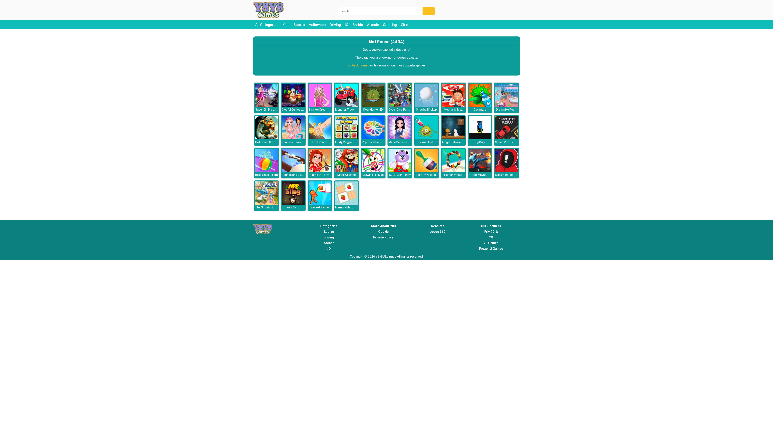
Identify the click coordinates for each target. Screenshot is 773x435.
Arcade (373, 25)
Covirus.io (480, 109)
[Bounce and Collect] (293, 171)
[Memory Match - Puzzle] (346, 203)
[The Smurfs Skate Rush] (266, 203)
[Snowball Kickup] (426, 105)
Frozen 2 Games (491, 249)
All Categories (266, 25)
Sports (299, 25)
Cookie (383, 232)
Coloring (390, 25)
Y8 (491, 237)
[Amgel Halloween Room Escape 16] (453, 138)
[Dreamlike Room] (506, 105)
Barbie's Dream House (323, 109)
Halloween (317, 25)
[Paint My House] (426, 171)
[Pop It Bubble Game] (373, 138)
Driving (335, 25)
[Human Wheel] (453, 171)
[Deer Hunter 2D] (373, 105)
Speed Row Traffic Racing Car (514, 142)
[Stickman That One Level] (506, 171)
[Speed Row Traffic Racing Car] (506, 138)
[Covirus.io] (480, 105)
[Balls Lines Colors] (266, 171)
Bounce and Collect (294, 174)
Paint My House (426, 174)
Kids (285, 25)
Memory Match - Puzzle (350, 207)
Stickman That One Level (511, 174)
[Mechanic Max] (453, 105)
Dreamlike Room (506, 109)
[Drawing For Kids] (373, 171)
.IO (329, 249)
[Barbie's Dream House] (320, 105)
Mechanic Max (453, 109)
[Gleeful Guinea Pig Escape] (293, 105)
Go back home (357, 65)
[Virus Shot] (426, 138)
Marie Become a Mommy (405, 142)
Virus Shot (426, 142)
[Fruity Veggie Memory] (346, 138)
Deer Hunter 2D (373, 109)
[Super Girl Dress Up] (266, 105)
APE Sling (293, 207)
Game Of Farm (319, 174)
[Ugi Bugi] (480, 138)
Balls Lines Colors (266, 174)
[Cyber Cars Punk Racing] (400, 105)
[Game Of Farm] (320, 171)
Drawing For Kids (373, 174)
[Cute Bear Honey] (400, 171)
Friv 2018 (491, 232)
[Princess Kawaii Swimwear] (293, 138)
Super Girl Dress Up (267, 109)
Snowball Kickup (426, 109)
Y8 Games (491, 243)
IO (346, 25)
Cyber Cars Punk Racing (404, 109)
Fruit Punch (319, 142)
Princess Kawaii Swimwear (299, 142)
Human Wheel (453, 174)
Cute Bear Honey (400, 174)
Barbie (357, 25)
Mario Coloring (346, 174)
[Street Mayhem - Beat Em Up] (480, 171)
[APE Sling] (293, 203)
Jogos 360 (437, 232)
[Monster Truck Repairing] (346, 105)
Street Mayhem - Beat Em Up (487, 174)
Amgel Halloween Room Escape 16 (464, 142)
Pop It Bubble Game (374, 142)
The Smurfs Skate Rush (270, 207)
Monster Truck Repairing (351, 109)
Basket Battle (320, 207)
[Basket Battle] (320, 203)
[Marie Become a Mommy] (400, 138)
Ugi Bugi (480, 142)
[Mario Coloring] (346, 171)
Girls (404, 25)
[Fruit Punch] (320, 138)
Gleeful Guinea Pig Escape (298, 109)
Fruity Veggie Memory (349, 142)
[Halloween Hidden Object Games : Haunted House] (266, 138)
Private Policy (383, 237)
